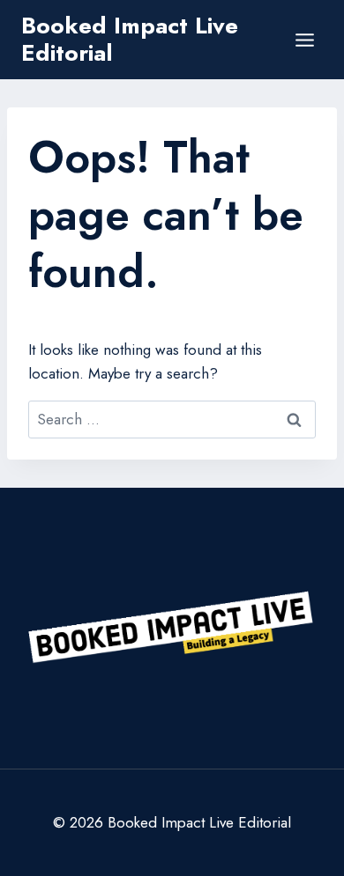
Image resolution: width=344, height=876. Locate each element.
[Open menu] (304, 39)
